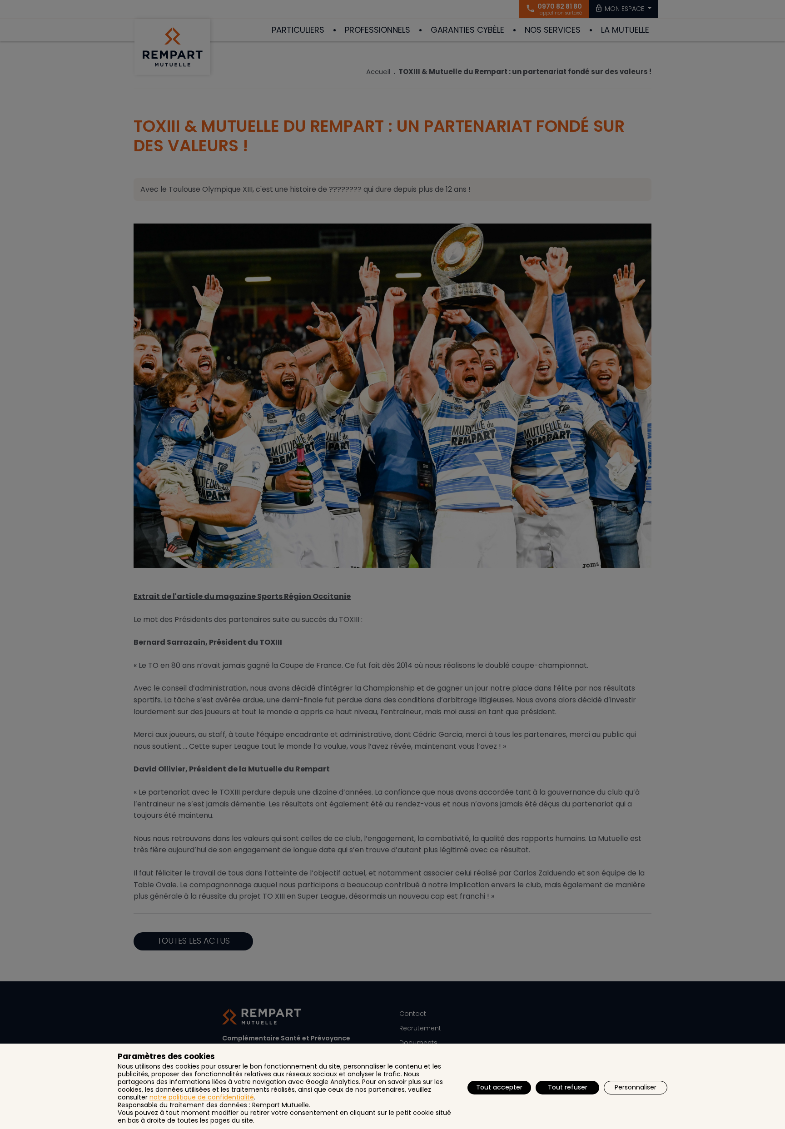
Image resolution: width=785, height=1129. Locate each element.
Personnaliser (635, 1087)
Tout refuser (567, 1087)
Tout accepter (499, 1087)
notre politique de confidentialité (201, 1097)
